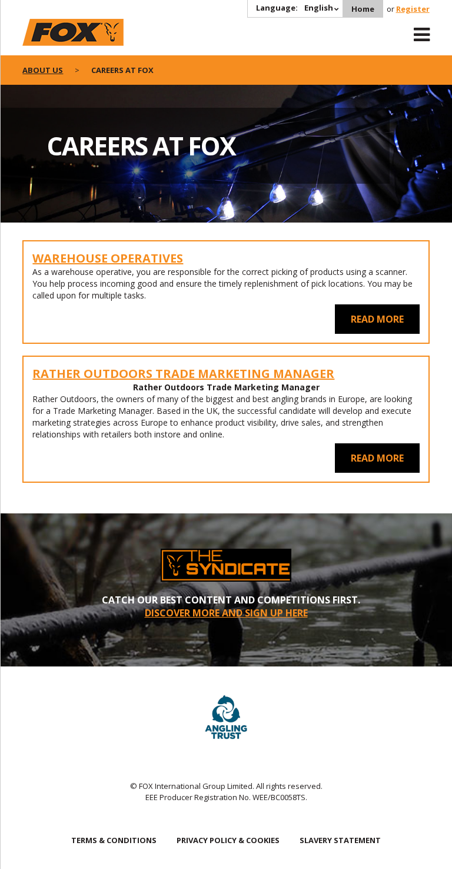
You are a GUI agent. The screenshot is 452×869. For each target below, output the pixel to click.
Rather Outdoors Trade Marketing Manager (183, 374)
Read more (377, 319)
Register (413, 9)
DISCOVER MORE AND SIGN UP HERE (226, 612)
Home (362, 9)
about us (42, 70)
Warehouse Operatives (107, 258)
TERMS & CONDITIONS (114, 840)
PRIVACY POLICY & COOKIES (228, 840)
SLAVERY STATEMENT (340, 840)
